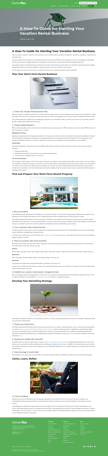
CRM (64, 438)
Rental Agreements (68, 442)
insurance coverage (49, 235)
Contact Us (83, 434)
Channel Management (69, 423)
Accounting (66, 430)
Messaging (66, 426)
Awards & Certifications (54, 430)
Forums (82, 430)
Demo (84, 3)
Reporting (66, 440)
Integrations (66, 436)
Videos (82, 426)
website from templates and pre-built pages (56, 342)
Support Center (84, 423)
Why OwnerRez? (52, 423)
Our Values (50, 428)
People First (51, 436)
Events (50, 440)
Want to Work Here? (53, 438)
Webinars (82, 428)
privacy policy (34, 451)
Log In (76, 3)
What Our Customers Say (54, 432)
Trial (93, 3)
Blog (49, 442)
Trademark (28, 446)
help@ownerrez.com (17, 432)
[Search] (95, 6)
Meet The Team (52, 434)
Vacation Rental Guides (86, 432)
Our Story (50, 426)
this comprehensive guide (42, 277)
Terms (18, 446)
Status (13, 446)
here (20, 336)
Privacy (22, 446)
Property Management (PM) (70, 434)
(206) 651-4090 (16, 433)
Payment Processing (68, 432)
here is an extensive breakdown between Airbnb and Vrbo (35, 329)
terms (40, 451)
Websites (65, 428)
